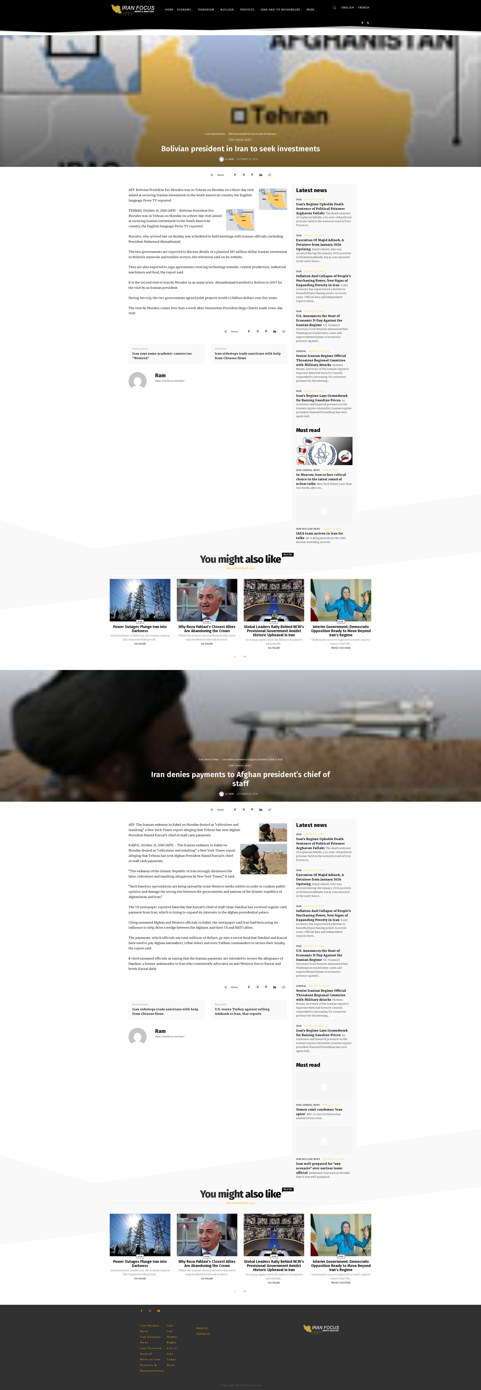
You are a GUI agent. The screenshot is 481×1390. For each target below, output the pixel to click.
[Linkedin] (261, 175)
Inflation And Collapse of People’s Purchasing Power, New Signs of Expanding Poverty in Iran (323, 280)
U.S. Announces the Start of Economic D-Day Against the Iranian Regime (319, 320)
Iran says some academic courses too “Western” (162, 356)
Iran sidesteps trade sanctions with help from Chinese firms (248, 356)
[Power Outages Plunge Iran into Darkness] (140, 600)
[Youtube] (158, 1311)
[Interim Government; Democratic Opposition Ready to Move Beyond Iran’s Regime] (341, 600)
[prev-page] (235, 657)
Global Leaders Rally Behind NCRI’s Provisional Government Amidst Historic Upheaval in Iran (274, 630)
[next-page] (244, 657)
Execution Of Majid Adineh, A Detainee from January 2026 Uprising (320, 244)
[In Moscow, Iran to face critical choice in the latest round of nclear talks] (324, 451)
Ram (231, 159)
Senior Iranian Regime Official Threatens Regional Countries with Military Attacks (321, 360)
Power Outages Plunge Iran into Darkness (140, 628)
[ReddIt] (269, 175)
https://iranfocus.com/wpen (169, 380)
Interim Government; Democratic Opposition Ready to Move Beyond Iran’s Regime (341, 630)
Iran (299, 199)
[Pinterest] (252, 175)
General (301, 351)
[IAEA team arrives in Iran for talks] (324, 510)
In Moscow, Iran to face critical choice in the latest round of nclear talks (321, 479)
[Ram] (222, 159)
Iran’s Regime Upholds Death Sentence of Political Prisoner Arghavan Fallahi (320, 208)
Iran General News (215, 133)
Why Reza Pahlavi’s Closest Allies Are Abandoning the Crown (206, 628)
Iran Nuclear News (308, 529)
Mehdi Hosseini (341, 648)
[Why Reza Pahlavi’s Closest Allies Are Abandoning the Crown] (207, 600)
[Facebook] (362, 23)
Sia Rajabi (140, 644)
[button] (334, 8)
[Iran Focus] (133, 9)
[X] (368, 23)
